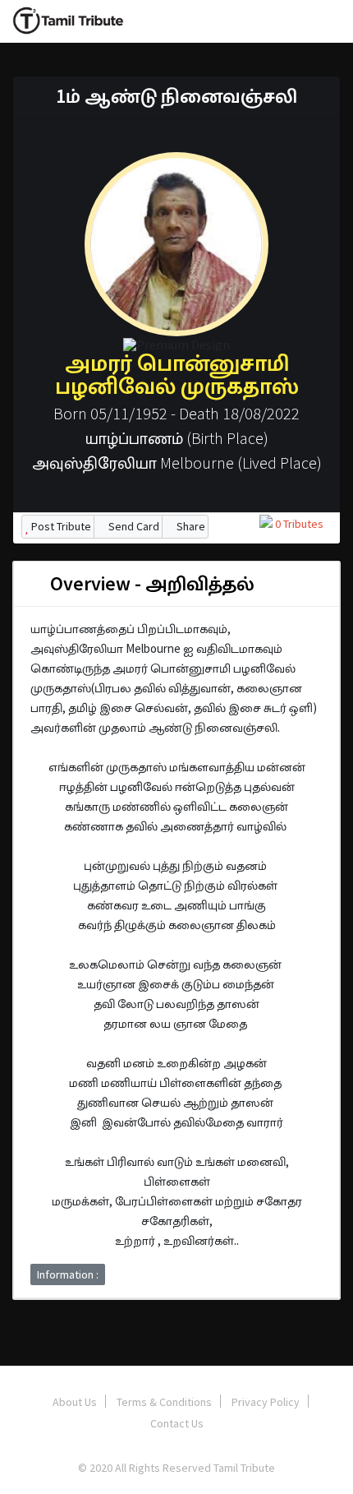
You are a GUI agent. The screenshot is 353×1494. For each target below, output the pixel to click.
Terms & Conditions (164, 1402)
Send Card (132, 526)
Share (189, 526)
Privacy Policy (266, 1402)
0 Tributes (298, 523)
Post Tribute (60, 526)
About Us (75, 1402)
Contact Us (177, 1423)
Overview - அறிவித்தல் (150, 583)
